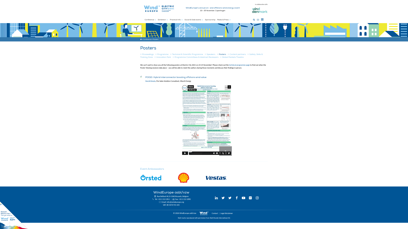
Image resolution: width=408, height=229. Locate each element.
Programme (163, 54)
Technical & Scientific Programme (187, 54)
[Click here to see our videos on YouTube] (243, 198)
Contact (215, 213)
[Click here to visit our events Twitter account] (229, 198)
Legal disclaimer (226, 213)
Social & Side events (193, 20)
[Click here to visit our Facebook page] (236, 198)
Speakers (211, 54)
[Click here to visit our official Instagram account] (257, 198)
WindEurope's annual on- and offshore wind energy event (213, 8)
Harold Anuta (150, 81)
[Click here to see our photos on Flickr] (250, 198)
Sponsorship (210, 20)
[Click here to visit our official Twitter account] (223, 198)
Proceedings (148, 54)
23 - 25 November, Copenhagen (212, 11)
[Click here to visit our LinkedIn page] (216, 198)
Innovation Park (163, 57)
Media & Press (223, 20)
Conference (149, 20)
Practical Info (175, 20)
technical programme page (239, 65)
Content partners (238, 54)
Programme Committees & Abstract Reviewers (196, 57)
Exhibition (162, 20)
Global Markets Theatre (233, 57)
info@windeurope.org (175, 202)
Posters (222, 54)
